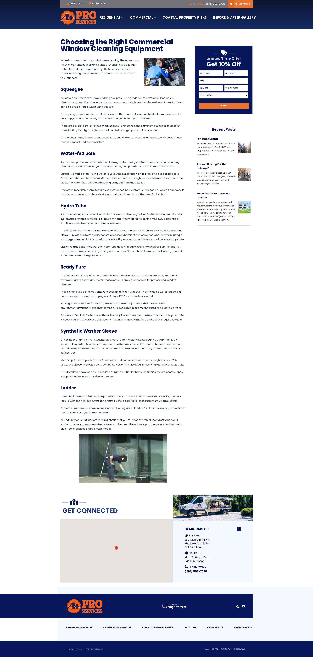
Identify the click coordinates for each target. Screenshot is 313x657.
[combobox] (223, 95)
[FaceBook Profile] (238, 606)
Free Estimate (242, 3)
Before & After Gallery (234, 17)
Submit (224, 105)
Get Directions (193, 547)
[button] (116, 548)
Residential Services (79, 627)
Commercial (141, 17)
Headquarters (197, 529)
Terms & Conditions (93, 649)
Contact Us (98, 3)
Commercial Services (117, 627)
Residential (110, 17)
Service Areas (243, 627)
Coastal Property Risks (185, 17)
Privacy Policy (75, 649)
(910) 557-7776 (196, 571)
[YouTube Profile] (243, 606)
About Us (75, 3)
